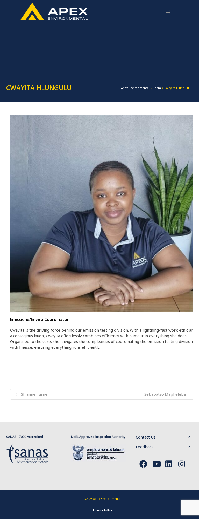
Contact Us (145, 437)
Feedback (145, 446)
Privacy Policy (102, 510)
